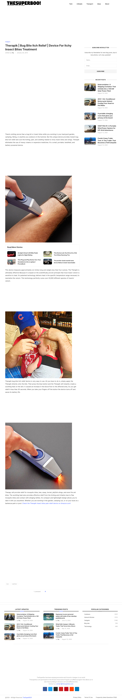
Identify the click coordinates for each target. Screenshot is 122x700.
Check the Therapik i (46, 503)
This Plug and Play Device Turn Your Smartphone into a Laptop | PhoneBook (29, 262)
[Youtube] (61, 689)
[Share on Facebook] (47, 591)
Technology (101, 626)
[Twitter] (50, 689)
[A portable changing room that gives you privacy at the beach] (90, 116)
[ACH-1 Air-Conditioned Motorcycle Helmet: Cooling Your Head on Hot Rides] (90, 102)
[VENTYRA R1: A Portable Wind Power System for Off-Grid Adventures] (90, 128)
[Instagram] (56, 689)
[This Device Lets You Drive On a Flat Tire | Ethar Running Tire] (47, 254)
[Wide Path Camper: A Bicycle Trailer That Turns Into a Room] (48, 626)
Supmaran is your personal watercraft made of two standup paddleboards (66, 616)
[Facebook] (45, 689)
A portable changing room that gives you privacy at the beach (105, 116)
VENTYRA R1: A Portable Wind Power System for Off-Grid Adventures (107, 128)
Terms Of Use (88, 697)
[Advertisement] (42, 161)
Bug (7, 584)
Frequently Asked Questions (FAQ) (106, 697)
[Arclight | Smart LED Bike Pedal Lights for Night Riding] (11, 254)
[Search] (116, 4)
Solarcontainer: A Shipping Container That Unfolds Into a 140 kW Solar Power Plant (107, 88)
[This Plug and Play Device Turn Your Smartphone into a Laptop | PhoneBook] (11, 262)
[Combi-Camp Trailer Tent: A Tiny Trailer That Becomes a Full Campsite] (90, 141)
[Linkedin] (77, 689)
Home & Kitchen (101, 617)
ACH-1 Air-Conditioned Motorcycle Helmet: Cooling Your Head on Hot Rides (106, 102)
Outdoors (101, 614)
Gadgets (101, 620)
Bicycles (101, 623)
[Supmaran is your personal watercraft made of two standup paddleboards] (48, 616)
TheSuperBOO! (27, 697)
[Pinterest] (66, 689)
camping (14, 584)
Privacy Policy (77, 697)
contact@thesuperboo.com (64, 684)
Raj (13, 53)
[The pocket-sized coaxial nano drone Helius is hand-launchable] (47, 261)
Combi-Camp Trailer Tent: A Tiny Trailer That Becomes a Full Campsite (107, 140)
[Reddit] (72, 689)
